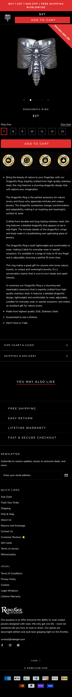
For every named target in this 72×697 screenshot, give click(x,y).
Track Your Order (10, 502)
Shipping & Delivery (20, 356)
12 (52, 131)
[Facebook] (2, 645)
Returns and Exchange (13, 525)
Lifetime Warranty (10, 596)
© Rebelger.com (36, 668)
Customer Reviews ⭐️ (13, 537)
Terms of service (10, 548)
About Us (6, 520)
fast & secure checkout (32, 437)
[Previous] (23, 100)
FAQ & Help (7, 514)
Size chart (66, 124)
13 (62, 131)
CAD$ (34, 660)
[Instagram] (10, 645)
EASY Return (20, 418)
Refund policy (8, 554)
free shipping (22, 408)
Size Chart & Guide (19, 345)
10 (31, 131)
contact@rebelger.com (13, 639)
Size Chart (6, 497)
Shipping (5, 508)
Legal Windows (9, 590)
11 (42, 131)
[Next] (48, 100)
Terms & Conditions (11, 573)
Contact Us (7, 531)
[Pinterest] (18, 645)
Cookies (5, 585)
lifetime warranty (27, 427)
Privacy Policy (8, 579)
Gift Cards (6, 543)
